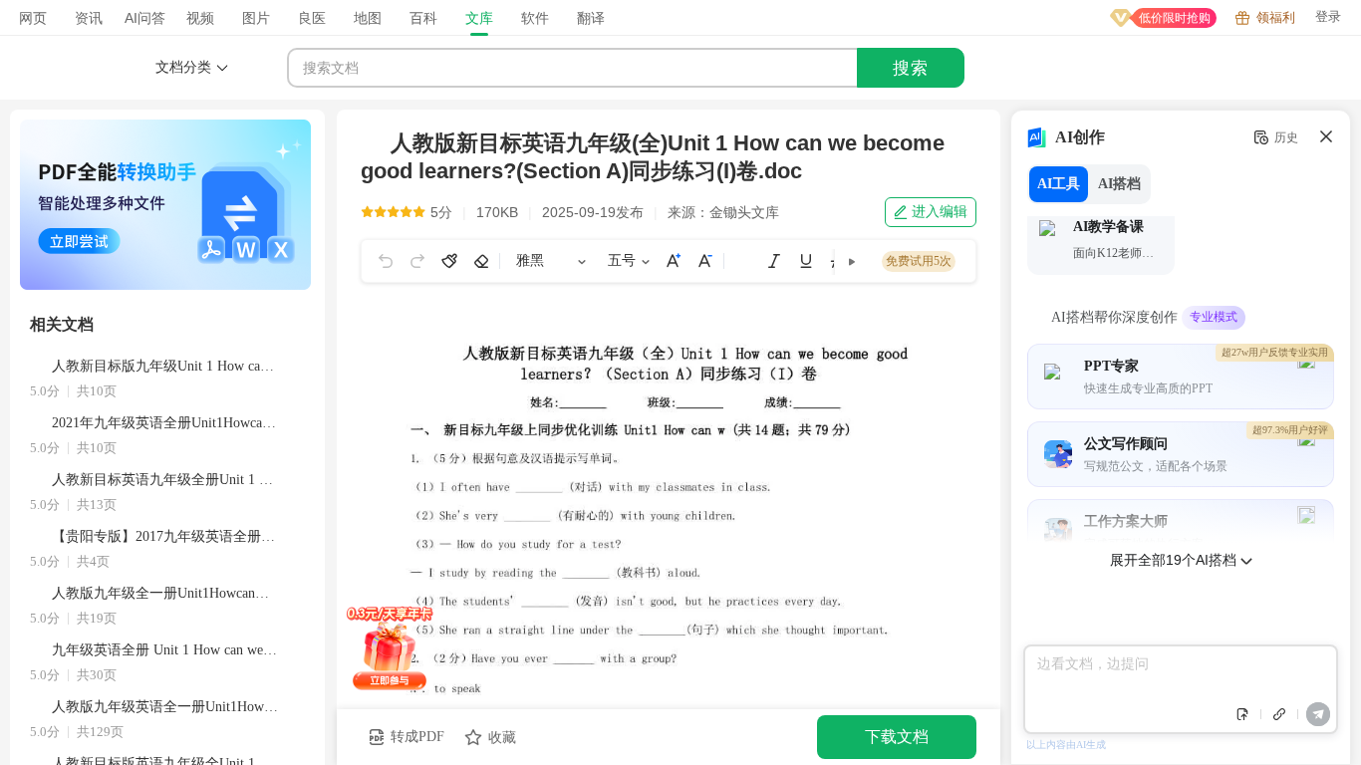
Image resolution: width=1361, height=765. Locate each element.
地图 (368, 18)
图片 (256, 18)
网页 (33, 18)
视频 (200, 18)
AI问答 (145, 18)
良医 (312, 18)
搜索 (911, 68)
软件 (535, 18)
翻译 (591, 18)
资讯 (89, 18)
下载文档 (897, 736)
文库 (479, 18)
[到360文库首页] (89, 68)
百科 (423, 18)
